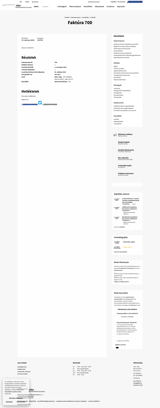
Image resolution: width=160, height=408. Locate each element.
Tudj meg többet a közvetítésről (127, 313)
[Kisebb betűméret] (101, 2)
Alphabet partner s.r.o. (36, 394)
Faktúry (40, 40)
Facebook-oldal (137, 385)
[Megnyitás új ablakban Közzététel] (91, 6)
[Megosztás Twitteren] (40, 102)
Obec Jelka (30, 396)
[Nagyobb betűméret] (105, 2)
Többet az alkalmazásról (121, 281)
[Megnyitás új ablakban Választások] (103, 6)
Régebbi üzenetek (120, 345)
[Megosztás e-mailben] (49, 104)
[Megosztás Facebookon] (30, 104)
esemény (122, 227)
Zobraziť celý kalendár (120, 252)
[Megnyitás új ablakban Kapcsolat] (123, 6)
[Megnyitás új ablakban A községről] (65, 6)
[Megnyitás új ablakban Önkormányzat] (80, 6)
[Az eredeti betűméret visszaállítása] (103, 2)
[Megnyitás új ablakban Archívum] (113, 6)
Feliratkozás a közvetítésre (127, 309)
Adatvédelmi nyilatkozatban (13, 391)
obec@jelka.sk (137, 383)
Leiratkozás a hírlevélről (127, 316)
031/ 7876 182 (137, 381)
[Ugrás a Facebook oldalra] (134, 2)
